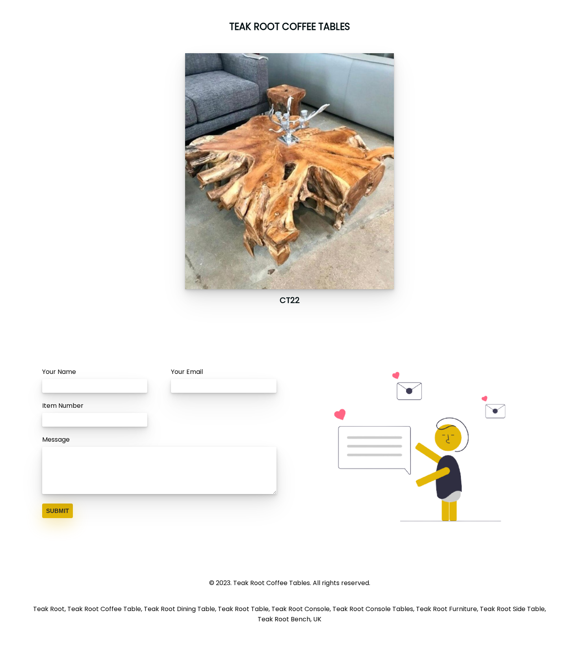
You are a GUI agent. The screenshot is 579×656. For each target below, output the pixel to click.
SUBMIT (57, 510)
